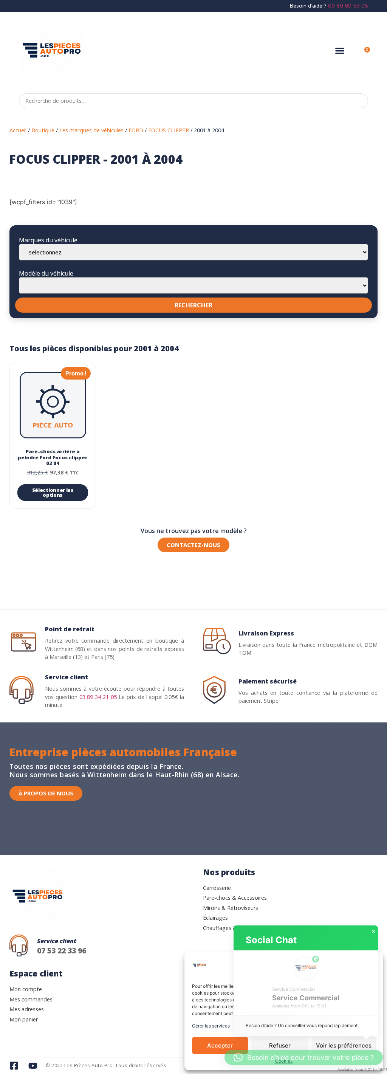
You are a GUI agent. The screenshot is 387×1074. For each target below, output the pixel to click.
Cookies (284, 1061)
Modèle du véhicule (46, 273)
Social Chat (271, 940)
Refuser (280, 1045)
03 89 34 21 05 (98, 697)
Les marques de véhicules (91, 130)
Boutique (42, 130)
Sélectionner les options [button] (52, 492)
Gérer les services (211, 1026)
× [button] (373, 931)
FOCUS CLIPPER (168, 130)
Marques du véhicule (48, 240)
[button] (340, 50)
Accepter (220, 1045)
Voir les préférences (344, 1045)
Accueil (17, 130)
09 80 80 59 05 (348, 5)
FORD (135, 130)
